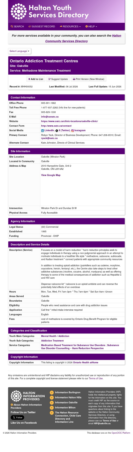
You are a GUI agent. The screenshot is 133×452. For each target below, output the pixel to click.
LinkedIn (49, 130)
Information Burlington (67, 392)
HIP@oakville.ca (102, 423)
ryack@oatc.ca (49, 138)
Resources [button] (70, 26)
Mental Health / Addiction (55, 336)
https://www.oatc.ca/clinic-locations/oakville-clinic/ (69, 121)
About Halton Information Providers (26, 406)
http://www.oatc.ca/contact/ (56, 125)
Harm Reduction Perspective (88, 348)
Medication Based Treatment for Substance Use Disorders (73, 345)
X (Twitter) (64, 130)
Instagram (79, 130)
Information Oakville (66, 402)
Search (18, 26)
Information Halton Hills (68, 397)
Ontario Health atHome (85, 362)
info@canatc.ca (50, 116)
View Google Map (50, 175)
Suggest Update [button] (59, 79)
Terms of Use (96, 378)
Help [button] (91, 26)
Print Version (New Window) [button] (89, 79)
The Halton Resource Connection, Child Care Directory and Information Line (68, 417)
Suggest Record (43, 26)
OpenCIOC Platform (121, 432)
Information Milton (65, 407)
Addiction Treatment (52, 340)
